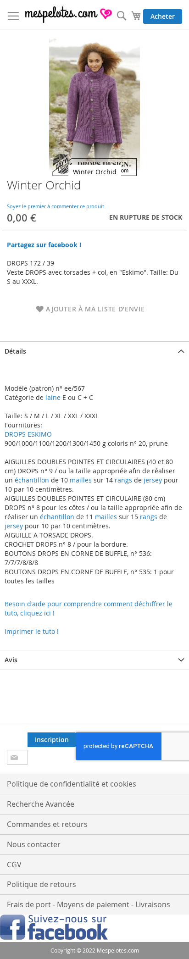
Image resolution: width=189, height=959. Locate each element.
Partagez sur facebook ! (44, 244)
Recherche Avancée (40, 804)
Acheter (162, 16)
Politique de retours (41, 884)
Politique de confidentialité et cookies (71, 784)
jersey (153, 480)
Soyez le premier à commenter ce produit (55, 206)
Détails (15, 351)
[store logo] (69, 14)
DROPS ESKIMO (28, 434)
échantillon (32, 480)
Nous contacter (34, 844)
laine (52, 397)
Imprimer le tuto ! (32, 631)
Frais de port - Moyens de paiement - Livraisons (88, 904)
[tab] (94, 351)
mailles (80, 480)
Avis (11, 659)
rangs (122, 480)
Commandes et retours (47, 824)
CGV (14, 864)
